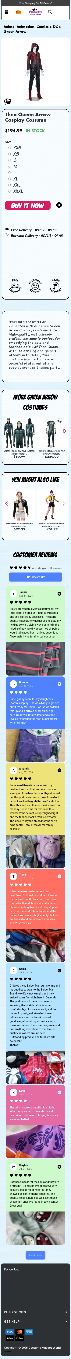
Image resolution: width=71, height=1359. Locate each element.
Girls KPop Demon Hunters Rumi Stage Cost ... (19, 524)
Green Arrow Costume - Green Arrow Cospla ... (19, 452)
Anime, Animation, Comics (26, 27)
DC (55, 27)
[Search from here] (49, 12)
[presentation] (8, 431)
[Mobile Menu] (8, 12)
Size (8, 142)
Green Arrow (15, 32)
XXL (16, 185)
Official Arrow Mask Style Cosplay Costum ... (52, 452)
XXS (17, 147)
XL (15, 179)
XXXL (18, 191)
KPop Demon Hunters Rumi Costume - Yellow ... (51, 524)
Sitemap (7, 1351)
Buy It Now (28, 205)
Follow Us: (11, 1269)
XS (16, 154)
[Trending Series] (20, 14)
